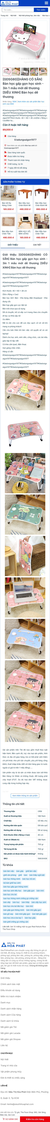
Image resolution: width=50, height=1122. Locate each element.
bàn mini (40, 890)
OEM (14, 102)
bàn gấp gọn (29, 890)
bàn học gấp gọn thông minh (15, 887)
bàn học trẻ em (28, 879)
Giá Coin (11, 1115)
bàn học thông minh (11, 879)
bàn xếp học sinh (39, 902)
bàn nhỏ (29, 906)
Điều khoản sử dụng (10, 990)
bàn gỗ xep (8, 914)
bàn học (16, 902)
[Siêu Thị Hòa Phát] (13, 944)
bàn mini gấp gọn (22, 914)
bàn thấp (25, 902)
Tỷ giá (16, 1112)
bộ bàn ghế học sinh (12, 883)
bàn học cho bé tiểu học (13, 906)
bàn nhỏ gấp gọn (33, 910)
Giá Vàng (42, 1112)
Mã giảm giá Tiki (9, 1027)
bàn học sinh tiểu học (12, 890)
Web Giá (3, 1115)
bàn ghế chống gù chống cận (15, 922)
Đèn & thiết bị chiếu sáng (13, 1077)
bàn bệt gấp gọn (39, 914)
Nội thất (13, 15)
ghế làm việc (31, 871)
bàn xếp (6, 902)
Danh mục (5, 1002)
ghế (20, 875)
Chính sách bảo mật (10, 984)
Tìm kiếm (41, 10)
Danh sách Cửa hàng (11, 1014)
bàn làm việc (8, 871)
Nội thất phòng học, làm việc (29, 15)
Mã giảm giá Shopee (11, 1039)
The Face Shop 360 (29, 1112)
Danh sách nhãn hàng (11, 1008)
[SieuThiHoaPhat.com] (13, 3)
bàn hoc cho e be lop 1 (13, 918)
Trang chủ (4, 15)
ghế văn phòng (9, 875)
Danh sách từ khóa (10, 1021)
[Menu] (46, 3)
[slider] (7, 72)
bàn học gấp (30, 918)
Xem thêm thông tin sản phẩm (25, 795)
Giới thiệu (13, 245)
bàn (25, 875)
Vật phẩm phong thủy (11, 1071)
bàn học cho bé (10, 894)
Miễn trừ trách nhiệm (11, 996)
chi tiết (37, 245)
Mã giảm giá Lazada (10, 1033)
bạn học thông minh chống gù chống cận (20, 898)
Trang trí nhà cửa (9, 1065)
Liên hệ (4, 1045)
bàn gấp (19, 871)
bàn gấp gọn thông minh (13, 910)
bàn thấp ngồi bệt (36, 875)
